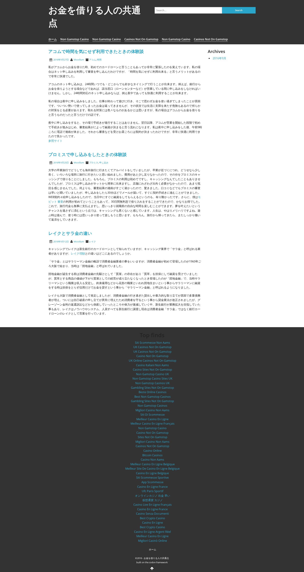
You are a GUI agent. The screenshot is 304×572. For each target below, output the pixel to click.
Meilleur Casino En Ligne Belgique (152, 464)
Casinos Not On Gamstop (141, 39)
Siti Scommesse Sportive (152, 477)
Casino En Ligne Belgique (152, 473)
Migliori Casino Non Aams (152, 410)
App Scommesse (152, 482)
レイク (92, 241)
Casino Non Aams (152, 460)
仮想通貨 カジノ (152, 500)
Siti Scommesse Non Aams (152, 343)
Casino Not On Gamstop (152, 356)
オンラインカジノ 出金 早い (152, 496)
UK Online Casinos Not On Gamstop (152, 361)
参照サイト (55, 141)
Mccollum (79, 59)
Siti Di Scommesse (152, 415)
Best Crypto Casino (152, 518)
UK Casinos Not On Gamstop (152, 347)
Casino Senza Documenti (152, 514)
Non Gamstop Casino (74, 39)
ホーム (52, 39)
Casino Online (152, 451)
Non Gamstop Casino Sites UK (152, 378)
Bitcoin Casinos (152, 455)
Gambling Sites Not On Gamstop (152, 388)
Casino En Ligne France (152, 487)
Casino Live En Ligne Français (152, 505)
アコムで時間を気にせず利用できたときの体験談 (96, 51)
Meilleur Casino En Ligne (152, 419)
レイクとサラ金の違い (70, 233)
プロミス (93, 162)
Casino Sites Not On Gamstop (152, 369)
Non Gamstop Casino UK (152, 374)
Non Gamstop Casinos (152, 406)
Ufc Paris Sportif (152, 491)
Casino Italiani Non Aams (152, 365)
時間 (99, 59)
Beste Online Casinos (152, 392)
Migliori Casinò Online (152, 541)
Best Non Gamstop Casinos (152, 397)
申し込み (103, 162)
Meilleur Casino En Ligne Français (153, 423)
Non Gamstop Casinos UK (152, 383)
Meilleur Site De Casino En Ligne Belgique (152, 469)
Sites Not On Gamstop (152, 437)
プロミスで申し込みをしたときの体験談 (87, 154)
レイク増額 (78, 253)
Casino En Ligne (152, 523)
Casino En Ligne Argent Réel (152, 532)
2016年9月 (219, 58)
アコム (92, 59)
